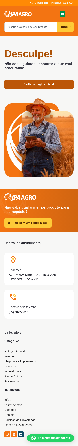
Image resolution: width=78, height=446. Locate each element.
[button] (71, 14)
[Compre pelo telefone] (13, 297)
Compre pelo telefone (22, 307)
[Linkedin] (14, 434)
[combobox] (30, 27)
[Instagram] (7, 434)
